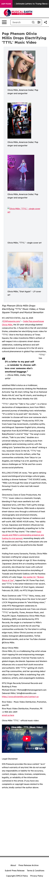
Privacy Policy (36, 876)
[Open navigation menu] (4, 22)
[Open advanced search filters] (39, 22)
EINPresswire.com (11, 321)
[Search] (33, 22)
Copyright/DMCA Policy (17, 876)
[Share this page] (45, 22)
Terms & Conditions (35, 870)
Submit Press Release (14, 870)
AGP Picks (6, 4)
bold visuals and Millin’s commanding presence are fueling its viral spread (23, 534)
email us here (8, 715)
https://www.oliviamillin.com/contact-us (20, 696)
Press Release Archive (28, 865)
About (13, 865)
